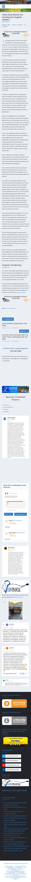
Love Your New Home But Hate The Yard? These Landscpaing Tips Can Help (15, 337)
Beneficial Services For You (15, 868)
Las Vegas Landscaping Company (15, 872)
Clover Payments (21, 873)
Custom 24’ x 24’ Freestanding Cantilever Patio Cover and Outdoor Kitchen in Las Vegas (15, 824)
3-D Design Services (9, 867)
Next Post (23, 331)
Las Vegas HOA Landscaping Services (15, 871)
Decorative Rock (15, 870)
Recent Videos (9, 866)
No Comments (15, 328)
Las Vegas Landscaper (20, 866)
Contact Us (22, 869)
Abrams (6, 409)
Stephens (6, 411)
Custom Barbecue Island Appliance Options (15, 874)
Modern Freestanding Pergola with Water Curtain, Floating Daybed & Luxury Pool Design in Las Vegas (15, 818)
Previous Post (9, 319)
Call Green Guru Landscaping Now (15, 348)
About (25, 867)
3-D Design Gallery (10, 873)
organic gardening (7, 47)
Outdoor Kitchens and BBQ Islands (15, 876)
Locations (15, 875)
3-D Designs (18, 867)
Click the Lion (18, 597)
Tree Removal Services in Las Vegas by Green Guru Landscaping (15, 878)
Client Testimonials (12, 869)
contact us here (21, 292)
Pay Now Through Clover (14, 790)
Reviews (15, 879)
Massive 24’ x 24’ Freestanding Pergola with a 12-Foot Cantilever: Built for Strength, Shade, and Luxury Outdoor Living (16, 848)
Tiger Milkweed (8, 407)
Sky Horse (7, 405)
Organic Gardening (17, 24)
